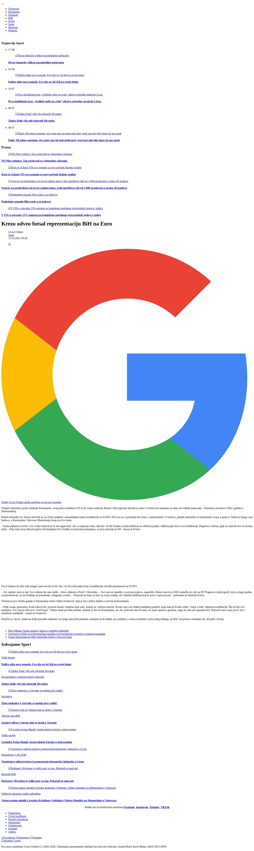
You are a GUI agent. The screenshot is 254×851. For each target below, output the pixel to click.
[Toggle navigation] (2, 3)
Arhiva (12, 831)
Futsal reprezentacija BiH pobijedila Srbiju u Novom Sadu (40, 637)
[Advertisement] (105, 558)
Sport (11, 24)
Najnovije (13, 8)
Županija (13, 14)
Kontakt (12, 828)
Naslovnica (14, 813)
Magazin (13, 27)
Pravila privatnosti (18, 819)
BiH (10, 18)
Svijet (11, 21)
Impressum (14, 822)
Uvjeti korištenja (17, 816)
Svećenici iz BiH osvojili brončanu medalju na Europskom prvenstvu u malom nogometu (56, 633)
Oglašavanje (15, 825)
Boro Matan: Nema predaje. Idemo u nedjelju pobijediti (38, 630)
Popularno (14, 11)
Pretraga (12, 30)
